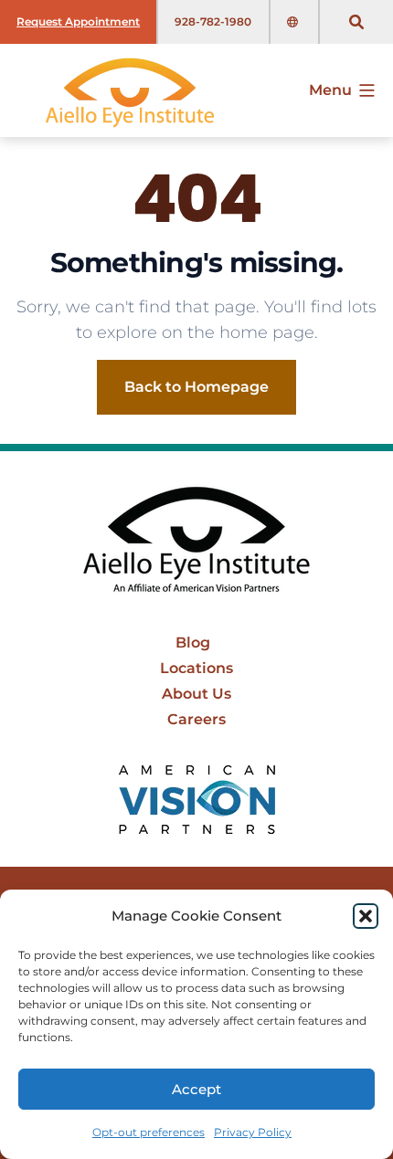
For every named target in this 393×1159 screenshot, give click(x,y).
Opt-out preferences (148, 1132)
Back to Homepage (196, 386)
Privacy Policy (253, 1132)
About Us (196, 693)
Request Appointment (78, 21)
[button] (365, 916)
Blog (192, 642)
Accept (196, 1089)
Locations (196, 668)
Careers (196, 719)
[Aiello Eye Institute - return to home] (196, 540)
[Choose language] (294, 22)
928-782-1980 (213, 21)
